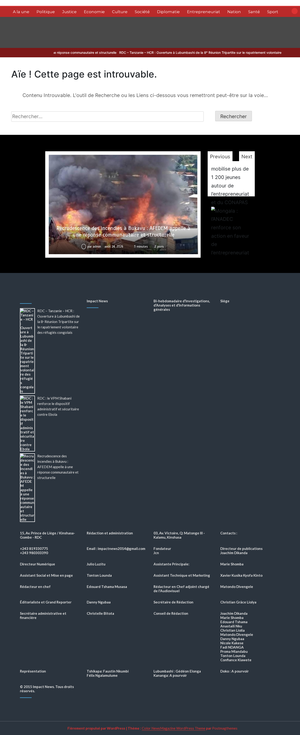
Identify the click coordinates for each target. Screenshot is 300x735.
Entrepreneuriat (203, 11)
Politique (46, 11)
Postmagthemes (224, 728)
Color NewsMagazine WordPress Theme (173, 728)
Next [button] (246, 156)
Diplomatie (168, 11)
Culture (120, 11)
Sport (272, 11)
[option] (123, 204)
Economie (94, 11)
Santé (254, 11)
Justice (69, 11)
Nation (234, 11)
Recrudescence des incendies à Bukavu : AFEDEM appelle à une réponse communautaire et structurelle (123, 231)
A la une (21, 11)
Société (142, 11)
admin (97, 247)
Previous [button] (220, 156)
